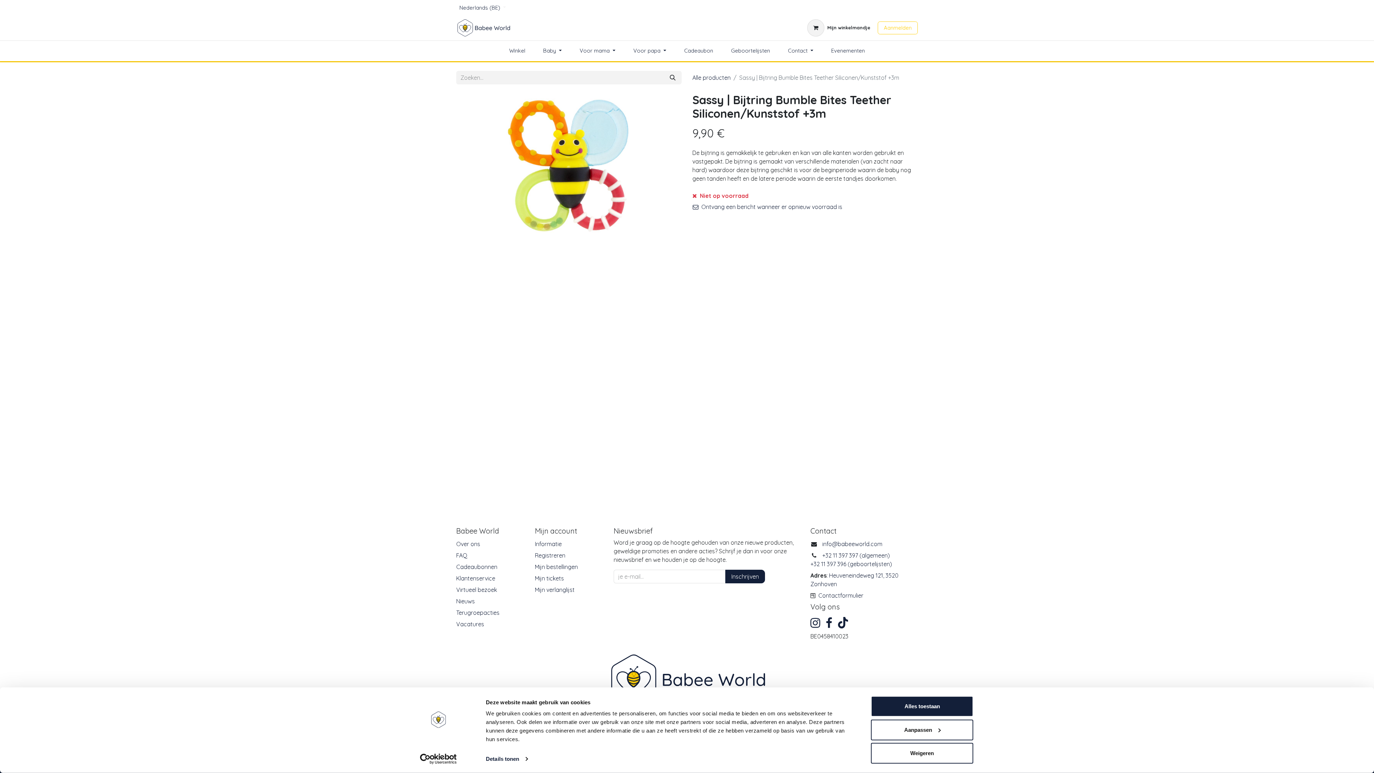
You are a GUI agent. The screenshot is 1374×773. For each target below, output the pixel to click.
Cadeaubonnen (476, 566)
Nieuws (465, 601)
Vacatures (470, 624)
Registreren (550, 555)
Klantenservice (475, 578)
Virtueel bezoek (476, 589)
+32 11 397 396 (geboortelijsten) (851, 564)
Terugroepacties (478, 612)
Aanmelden (898, 27)
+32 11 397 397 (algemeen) (856, 555)
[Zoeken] (673, 77)
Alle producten (711, 77)
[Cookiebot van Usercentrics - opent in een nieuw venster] (438, 759)
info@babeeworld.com (852, 544)
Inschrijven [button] (745, 576)
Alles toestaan (922, 706)
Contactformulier (840, 595)
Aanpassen (918, 729)
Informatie (548, 544)
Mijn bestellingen (556, 566)
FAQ (461, 555)
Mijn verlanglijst (555, 589)
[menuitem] (517, 51)
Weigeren (922, 753)
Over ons (468, 544)
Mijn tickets (549, 578)
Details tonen (502, 759)
